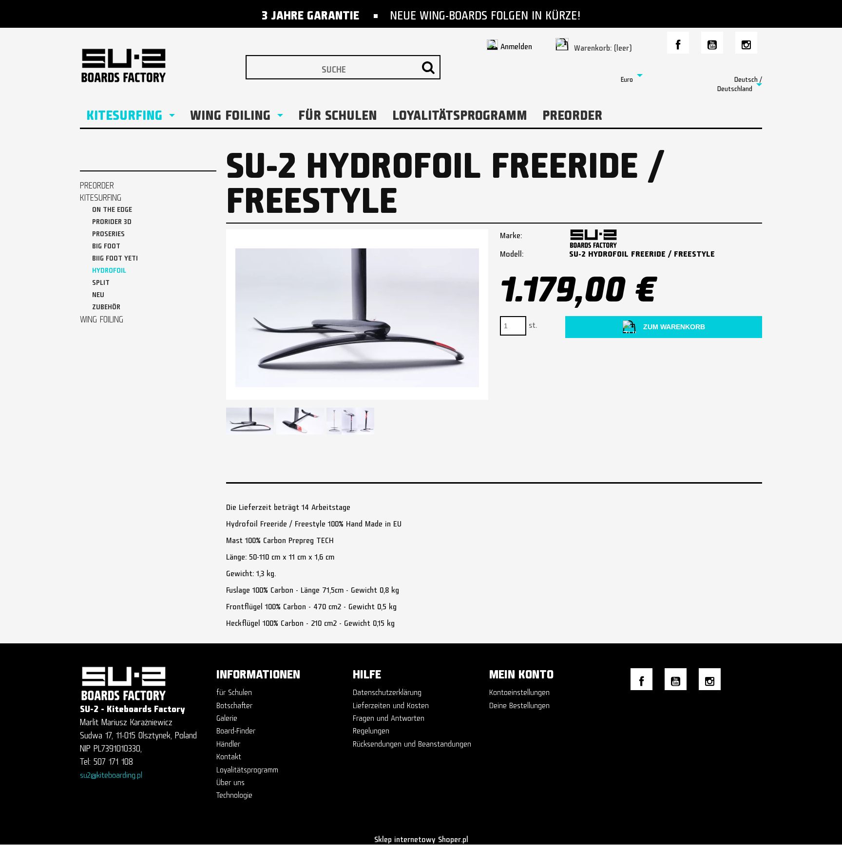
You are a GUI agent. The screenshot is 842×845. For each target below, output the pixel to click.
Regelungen (371, 728)
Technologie (234, 793)
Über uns (230, 780)
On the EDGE (112, 207)
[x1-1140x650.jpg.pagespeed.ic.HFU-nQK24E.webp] (350, 421)
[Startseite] (126, 58)
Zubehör (106, 305)
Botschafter (234, 703)
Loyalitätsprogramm (247, 767)
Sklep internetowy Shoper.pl (421, 837)
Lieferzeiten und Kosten (391, 703)
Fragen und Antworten (388, 716)
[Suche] (428, 67)
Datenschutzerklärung (387, 690)
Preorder (97, 183)
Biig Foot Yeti (115, 256)
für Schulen (234, 690)
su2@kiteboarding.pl (111, 773)
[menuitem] (130, 112)
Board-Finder (235, 728)
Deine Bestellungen (519, 703)
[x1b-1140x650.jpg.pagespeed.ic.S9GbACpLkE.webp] (250, 421)
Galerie (226, 716)
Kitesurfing (100, 195)
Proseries (108, 232)
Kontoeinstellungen (519, 690)
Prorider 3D (112, 219)
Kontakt (228, 754)
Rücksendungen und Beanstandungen (412, 742)
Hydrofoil (109, 268)
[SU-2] (593, 235)
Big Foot (106, 244)
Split (101, 280)
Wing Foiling (101, 317)
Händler (228, 742)
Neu (98, 293)
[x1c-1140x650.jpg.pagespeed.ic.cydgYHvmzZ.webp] (300, 421)
